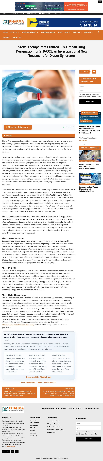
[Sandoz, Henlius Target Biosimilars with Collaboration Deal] (90, 179)
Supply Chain (63, 32)
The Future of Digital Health (87, 138)
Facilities (76, 32)
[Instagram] (8, 451)
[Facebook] (4, 451)
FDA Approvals (28, 382)
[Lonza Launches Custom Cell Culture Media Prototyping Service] (90, 156)
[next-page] (83, 144)
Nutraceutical (45, 14)
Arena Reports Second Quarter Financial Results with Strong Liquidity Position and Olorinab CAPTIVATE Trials (58, 393)
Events (6, 37)
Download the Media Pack (38, 377)
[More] (94, 72)
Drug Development (29, 32)
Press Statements (47, 382)
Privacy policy (96, 97)
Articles (13, 32)
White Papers (13, 14)
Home (4, 14)
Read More (11, 446)
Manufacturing (47, 32)
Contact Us (57, 14)
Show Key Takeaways (18, 127)
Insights (87, 32)
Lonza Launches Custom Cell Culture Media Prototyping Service (89, 166)
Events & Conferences (28, 14)
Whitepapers (86, 121)
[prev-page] (80, 144)
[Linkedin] (12, 451)
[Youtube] (16, 451)
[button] (98, 33)
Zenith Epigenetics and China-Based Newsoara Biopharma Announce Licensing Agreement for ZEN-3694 (19, 393)
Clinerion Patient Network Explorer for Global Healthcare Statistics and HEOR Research (89, 129)
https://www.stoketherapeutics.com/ (18, 325)
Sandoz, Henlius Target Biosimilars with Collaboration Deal (88, 189)
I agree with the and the (89, 96)
